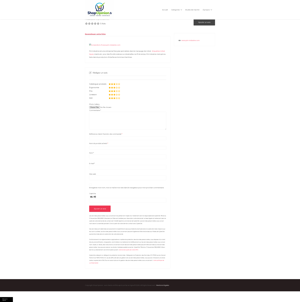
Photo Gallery (94, 104)
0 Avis (102, 24)
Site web (92, 174)
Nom (91, 153)
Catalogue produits (97, 84)
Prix (90, 91)
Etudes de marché (192, 10)
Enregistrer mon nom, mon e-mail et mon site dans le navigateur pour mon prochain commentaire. (126, 188)
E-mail (92, 163)
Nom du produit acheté (98, 143)
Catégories (175, 10)
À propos (206, 10)
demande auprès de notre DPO (128, 250)
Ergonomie (94, 87)
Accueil (165, 10)
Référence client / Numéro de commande (105, 134)
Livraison (93, 94)
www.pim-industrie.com (190, 40)
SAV (91, 98)
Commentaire (95, 110)
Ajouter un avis (204, 22)
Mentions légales (162, 285)
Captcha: (92, 193)
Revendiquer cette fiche (95, 34)
